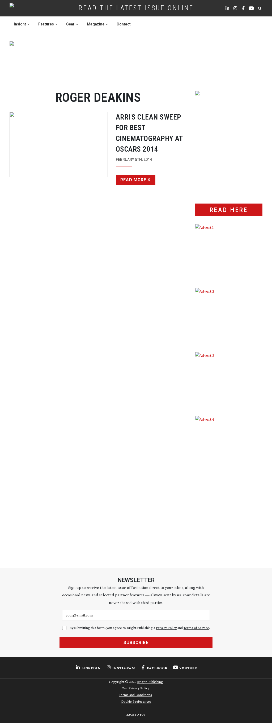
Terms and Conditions (135, 695)
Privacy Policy (166, 627)
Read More (133, 179)
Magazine (95, 24)
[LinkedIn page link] (227, 8)
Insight (20, 24)
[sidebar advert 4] (229, 483)
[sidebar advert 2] (229, 316)
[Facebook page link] (243, 8)
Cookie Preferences (136, 701)
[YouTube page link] (251, 8)
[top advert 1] (136, 60)
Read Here (229, 210)
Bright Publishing (150, 682)
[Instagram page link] (235, 8)
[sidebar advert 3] (229, 380)
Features (46, 24)
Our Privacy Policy (135, 688)
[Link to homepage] (29, 8)
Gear (70, 24)
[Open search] (259, 8)
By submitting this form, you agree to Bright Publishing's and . (140, 627)
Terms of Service (196, 627)
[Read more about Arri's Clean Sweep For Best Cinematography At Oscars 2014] (59, 148)
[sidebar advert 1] (229, 252)
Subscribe (136, 642)
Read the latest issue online (136, 8)
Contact (124, 24)
